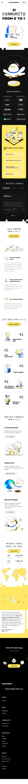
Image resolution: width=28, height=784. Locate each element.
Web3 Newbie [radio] (9, 154)
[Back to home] (14, 2)
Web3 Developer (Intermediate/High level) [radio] (12, 167)
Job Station (5, 744)
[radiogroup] (14, 164)
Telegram (4, 766)
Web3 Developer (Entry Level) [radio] (13, 160)
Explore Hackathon (14, 324)
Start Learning (14, 236)
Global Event (5, 723)
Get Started (14, 44)
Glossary (4, 739)
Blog (3, 736)
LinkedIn (4, 769)
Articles (4, 746)
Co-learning (5, 726)
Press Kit (4, 756)
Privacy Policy (5, 761)
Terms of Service (6, 759)
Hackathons (5, 711)
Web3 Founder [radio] (9, 174)
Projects (4, 713)
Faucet (4, 741)
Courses (4, 700)
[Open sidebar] (2, 2)
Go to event (14, 551)
